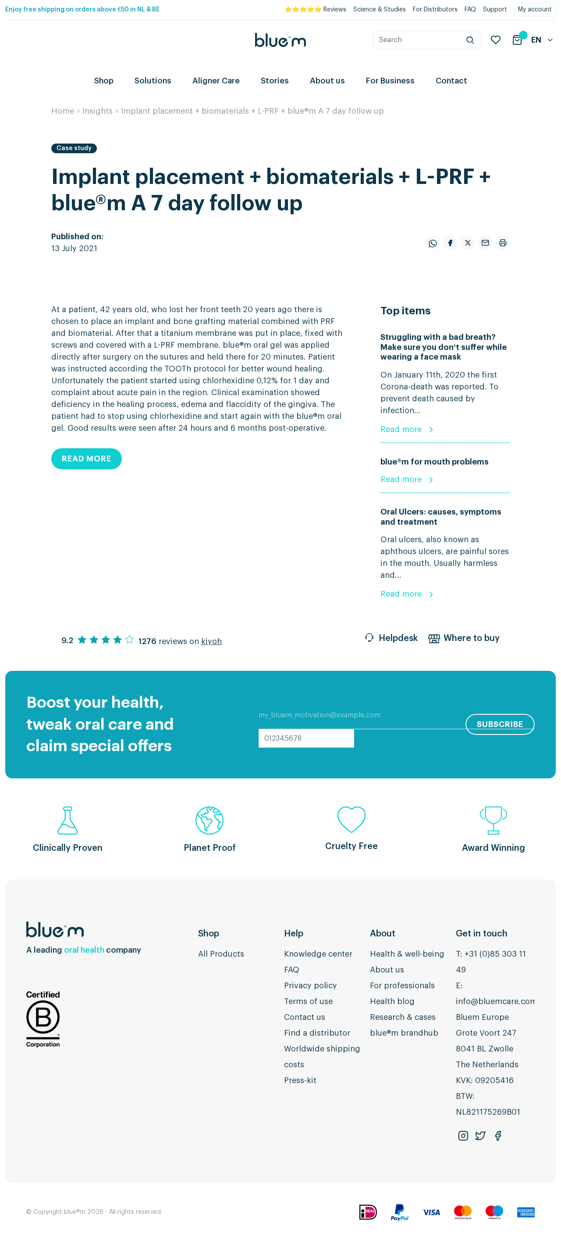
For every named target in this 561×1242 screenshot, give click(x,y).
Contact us (304, 1017)
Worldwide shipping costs (322, 1057)
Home (62, 111)
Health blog (392, 1001)
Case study (74, 148)
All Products (221, 954)
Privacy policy (310, 986)
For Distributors (435, 10)
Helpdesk (398, 638)
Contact (451, 81)
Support (495, 10)
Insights (97, 111)
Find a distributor (317, 1033)
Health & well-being (407, 954)
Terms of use (308, 1001)
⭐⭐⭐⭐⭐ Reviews (315, 10)
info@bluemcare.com (496, 1001)
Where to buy (472, 638)
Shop (104, 81)
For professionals (402, 986)
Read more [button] (86, 459)
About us (327, 81)
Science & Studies (379, 10)
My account (535, 10)
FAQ (470, 10)
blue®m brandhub (404, 1033)
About (382, 933)
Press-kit (300, 1080)
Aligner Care (216, 81)
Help (293, 933)
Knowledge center (318, 954)
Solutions (153, 81)
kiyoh (211, 641)
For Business (390, 81)
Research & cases (403, 1017)
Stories (275, 81)
